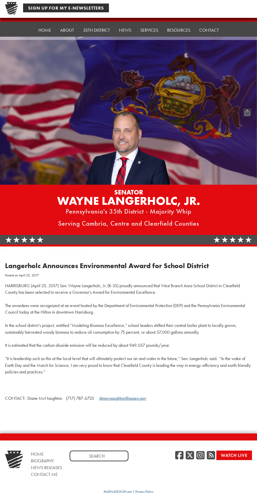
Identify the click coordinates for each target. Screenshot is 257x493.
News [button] (125, 30)
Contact (209, 30)
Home (44, 30)
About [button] (67, 30)
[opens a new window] (247, 103)
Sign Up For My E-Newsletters (66, 8)
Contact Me (44, 474)
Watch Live (234, 455)
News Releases (46, 467)
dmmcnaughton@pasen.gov (122, 398)
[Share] (247, 113)
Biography (42, 461)
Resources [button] (178, 30)
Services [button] (149, 30)
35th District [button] (96, 30)
